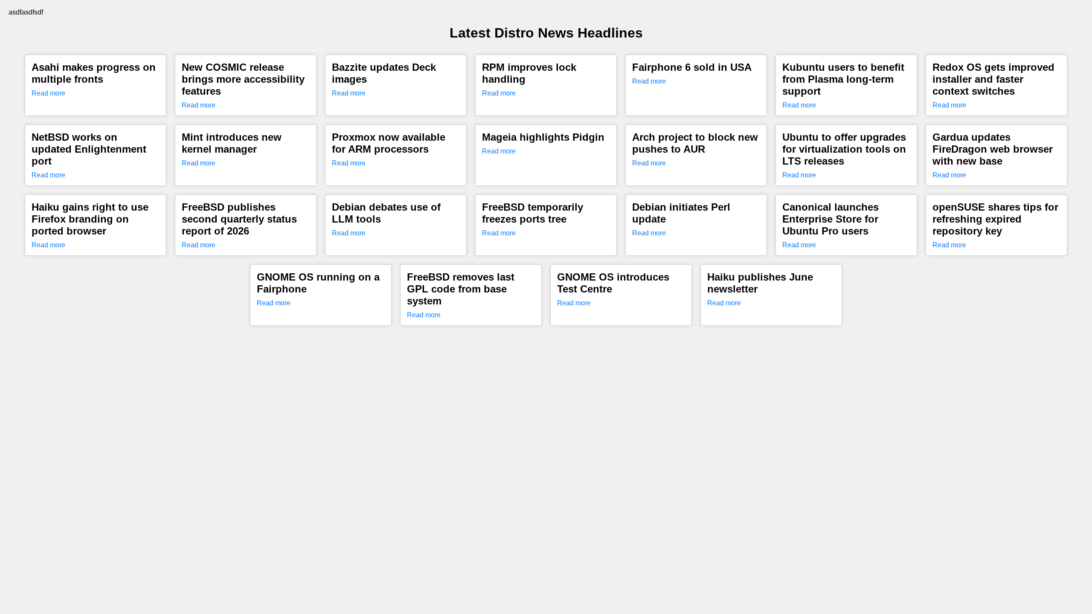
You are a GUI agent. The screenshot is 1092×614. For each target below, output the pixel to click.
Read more (48, 93)
